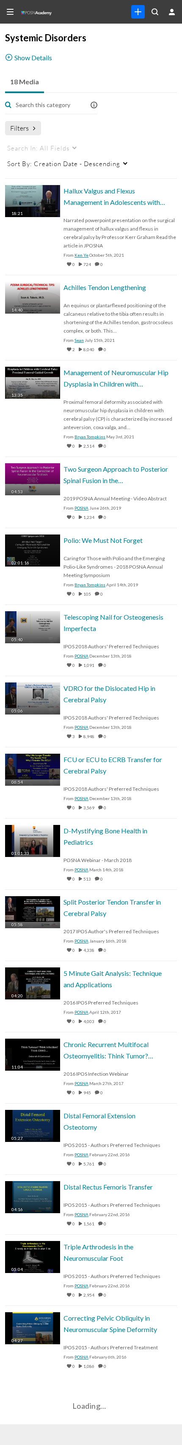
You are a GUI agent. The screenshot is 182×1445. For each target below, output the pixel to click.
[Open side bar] (10, 12)
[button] (94, 105)
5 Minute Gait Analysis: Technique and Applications (112, 978)
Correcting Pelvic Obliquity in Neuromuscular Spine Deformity (110, 1323)
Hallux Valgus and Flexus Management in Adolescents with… (114, 196)
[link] (138, 12)
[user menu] (172, 12)
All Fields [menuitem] (38, 148)
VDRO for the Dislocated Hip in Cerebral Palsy (109, 694)
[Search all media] (155, 12)
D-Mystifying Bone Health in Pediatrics (105, 836)
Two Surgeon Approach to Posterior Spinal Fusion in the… (115, 474)
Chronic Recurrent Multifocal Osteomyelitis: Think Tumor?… (108, 1050)
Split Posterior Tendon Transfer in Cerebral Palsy (112, 907)
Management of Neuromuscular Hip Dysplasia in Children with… (115, 378)
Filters (19, 128)
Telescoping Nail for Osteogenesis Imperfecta (113, 622)
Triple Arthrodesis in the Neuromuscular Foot (98, 1252)
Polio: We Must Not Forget (103, 540)
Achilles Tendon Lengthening (104, 287)
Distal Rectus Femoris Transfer (108, 1187)
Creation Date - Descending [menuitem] (63, 163)
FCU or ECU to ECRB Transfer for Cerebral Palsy (112, 765)
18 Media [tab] (24, 82)
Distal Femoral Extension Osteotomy (99, 1121)
